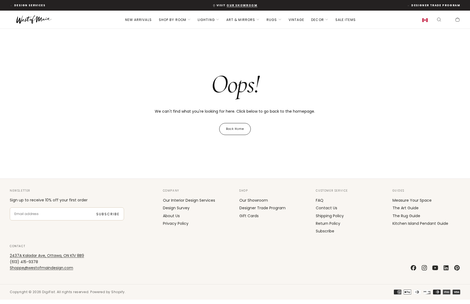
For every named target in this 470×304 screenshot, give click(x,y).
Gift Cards (249, 216)
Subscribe (107, 214)
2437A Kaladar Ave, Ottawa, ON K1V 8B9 (47, 255)
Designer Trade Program (435, 5)
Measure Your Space (412, 200)
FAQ (319, 200)
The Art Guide (405, 208)
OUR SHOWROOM (242, 5)
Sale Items (345, 19)
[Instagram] (424, 268)
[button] (426, 20)
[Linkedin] (446, 268)
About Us (171, 216)
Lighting (206, 19)
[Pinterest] (457, 268)
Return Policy (328, 223)
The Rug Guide (406, 216)
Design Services (29, 5)
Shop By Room (172, 19)
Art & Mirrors (240, 19)
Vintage (296, 19)
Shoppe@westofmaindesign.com (41, 268)
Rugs (272, 19)
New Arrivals (138, 19)
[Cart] (457, 20)
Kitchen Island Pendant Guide (420, 223)
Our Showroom (253, 200)
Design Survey (176, 208)
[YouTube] (435, 268)
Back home (235, 129)
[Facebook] (413, 268)
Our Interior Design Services (189, 200)
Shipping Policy (330, 216)
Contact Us (326, 208)
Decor (317, 19)
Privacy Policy (175, 223)
